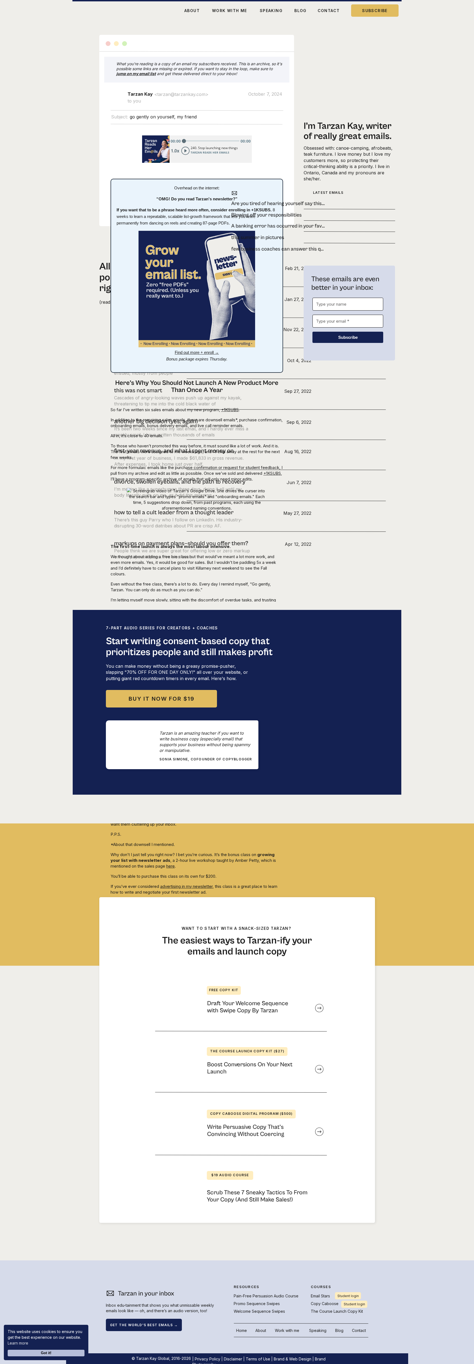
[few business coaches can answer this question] (276, 248)
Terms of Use (258, 1359)
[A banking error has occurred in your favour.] (276, 226)
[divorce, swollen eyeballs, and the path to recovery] (212, 485)
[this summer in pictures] (276, 237)
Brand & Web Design (292, 1359)
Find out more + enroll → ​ (197, 352)
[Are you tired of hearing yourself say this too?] (276, 203)
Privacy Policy (207, 1359)
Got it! (46, 1353)
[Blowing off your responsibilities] (276, 214)
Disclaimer (233, 1359)
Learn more (18, 1343)
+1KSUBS (230, 409)
